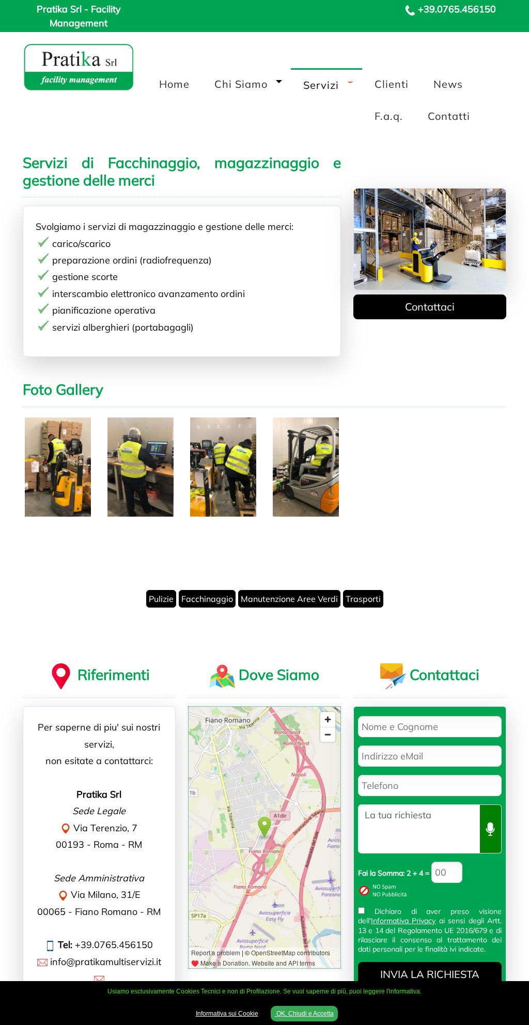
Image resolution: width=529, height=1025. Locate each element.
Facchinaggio (207, 599)
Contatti (449, 116)
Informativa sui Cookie (227, 1013)
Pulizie (161, 599)
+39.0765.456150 (457, 9)
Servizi (321, 85)
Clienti (392, 83)
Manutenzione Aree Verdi (289, 599)
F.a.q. (389, 116)
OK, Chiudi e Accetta (304, 1013)
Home (174, 83)
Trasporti (363, 599)
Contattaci (430, 306)
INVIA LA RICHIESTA (429, 974)
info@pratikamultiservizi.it (105, 962)
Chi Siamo (241, 83)
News (448, 83)
